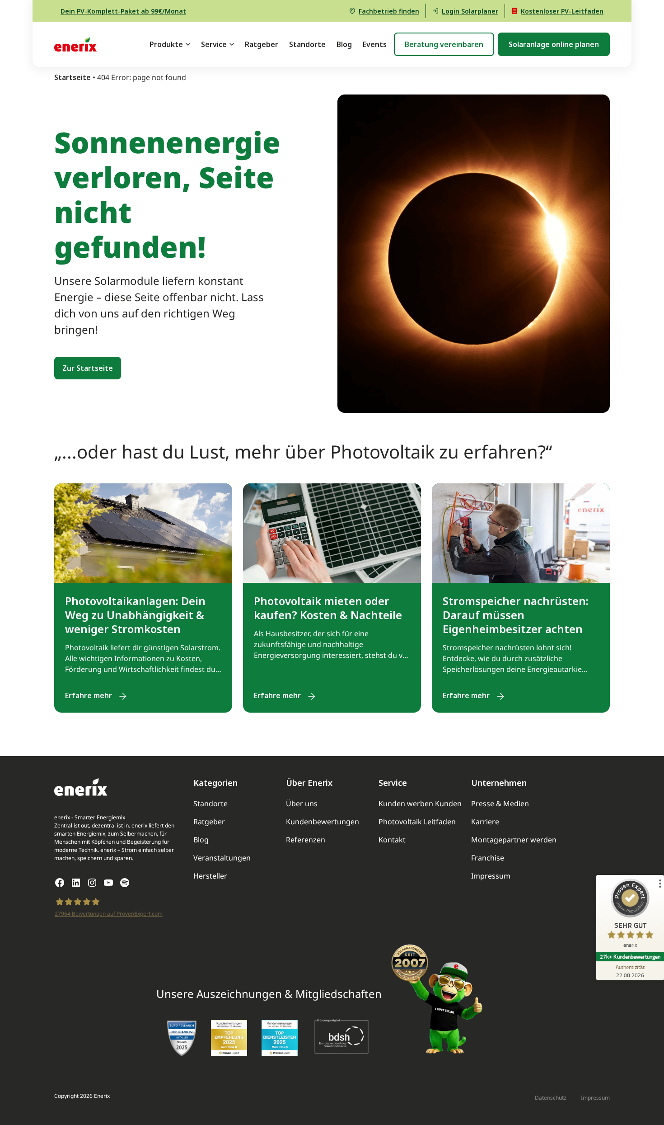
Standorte (307, 44)
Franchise (487, 858)
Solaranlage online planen (554, 44)
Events (375, 44)
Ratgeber (261, 44)
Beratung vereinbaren (444, 44)
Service (214, 44)
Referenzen (305, 840)
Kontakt (392, 840)
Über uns (302, 804)
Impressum (490, 876)
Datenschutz (550, 1098)
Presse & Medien (500, 804)
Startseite (72, 77)
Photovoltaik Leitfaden (417, 822)
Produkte (166, 44)
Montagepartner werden (513, 840)
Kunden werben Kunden (420, 804)
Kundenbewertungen (322, 822)
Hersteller (210, 876)
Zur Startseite (87, 368)
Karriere (485, 822)
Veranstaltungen (222, 858)
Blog (344, 44)
